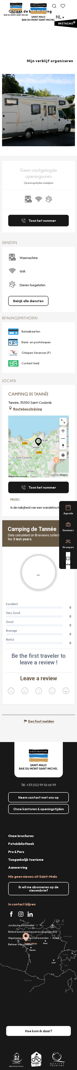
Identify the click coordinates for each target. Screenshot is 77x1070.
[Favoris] (63, 6)
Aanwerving (17, 867)
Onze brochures (21, 836)
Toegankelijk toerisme (26, 859)
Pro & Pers (16, 852)
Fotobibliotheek (21, 844)
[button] (54, 6)
